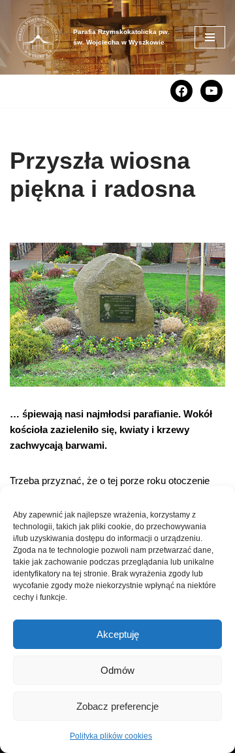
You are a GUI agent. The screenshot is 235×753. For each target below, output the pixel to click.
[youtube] (211, 90)
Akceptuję (118, 634)
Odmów (117, 670)
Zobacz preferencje (117, 706)
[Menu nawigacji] (210, 37)
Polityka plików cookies (111, 736)
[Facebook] (181, 90)
